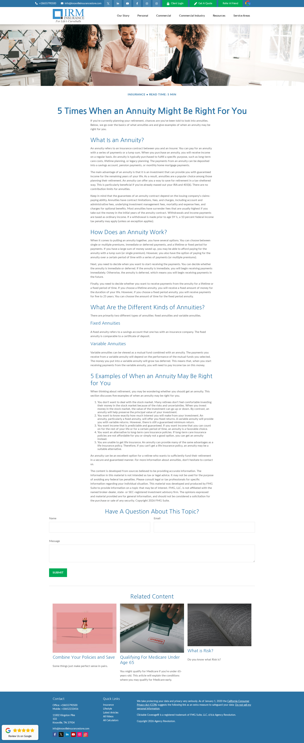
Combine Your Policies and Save (84, 657)
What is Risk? (200, 650)
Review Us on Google (19, 736)
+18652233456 (69, 709)
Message (54, 541)
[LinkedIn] (118, 3)
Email (157, 518)
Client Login (177, 3)
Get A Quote (205, 3)
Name (52, 518)
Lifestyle (107, 709)
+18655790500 (47, 3)
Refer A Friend (230, 3)
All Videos (108, 716)
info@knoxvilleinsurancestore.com (83, 3)
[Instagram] (156, 3)
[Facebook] (137, 3)
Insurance (108, 705)
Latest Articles (110, 712)
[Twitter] (108, 3)
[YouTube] (127, 3)
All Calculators (110, 720)
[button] (123, 15)
